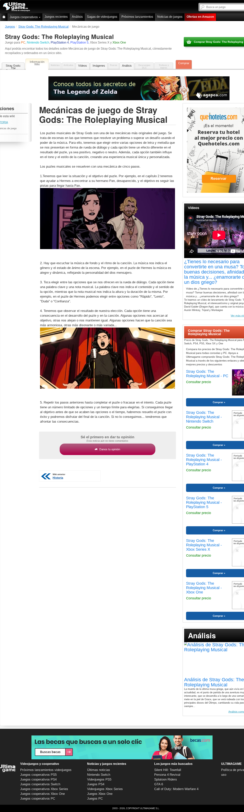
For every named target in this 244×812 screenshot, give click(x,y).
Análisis (77, 16)
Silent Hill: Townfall (167, 770)
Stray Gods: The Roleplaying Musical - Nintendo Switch (204, 416)
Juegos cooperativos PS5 (38, 774)
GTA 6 (158, 784)
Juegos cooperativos (24, 17)
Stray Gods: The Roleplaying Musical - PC (207, 373)
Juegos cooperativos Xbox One (42, 794)
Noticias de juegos (169, 16)
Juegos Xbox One (99, 794)
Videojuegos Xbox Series (105, 789)
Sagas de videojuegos (102, 16)
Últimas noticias (98, 770)
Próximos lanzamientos (137, 16)
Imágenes (99, 65)
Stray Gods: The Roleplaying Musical (13, 67)
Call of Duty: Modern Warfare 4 (176, 789)
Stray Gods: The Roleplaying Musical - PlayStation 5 (204, 502)
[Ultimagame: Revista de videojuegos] (3, 17)
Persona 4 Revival (167, 774)
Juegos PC (95, 798)
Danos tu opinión (109, 449)
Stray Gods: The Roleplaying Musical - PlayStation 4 (204, 459)
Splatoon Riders (165, 779)
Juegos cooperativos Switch (40, 784)
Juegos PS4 (95, 784)
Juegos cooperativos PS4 (38, 779)
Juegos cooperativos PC (37, 798)
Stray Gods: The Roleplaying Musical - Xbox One (204, 587)
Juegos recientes (56, 16)
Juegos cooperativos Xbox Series (44, 789)
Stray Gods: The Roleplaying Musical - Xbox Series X (204, 544)
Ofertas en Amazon (200, 16)
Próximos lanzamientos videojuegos (45, 770)
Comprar (183, 63)
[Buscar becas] (122, 747)
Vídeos (82, 65)
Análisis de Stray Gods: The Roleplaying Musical (214, 682)
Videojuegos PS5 (99, 779)
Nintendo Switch (98, 774)
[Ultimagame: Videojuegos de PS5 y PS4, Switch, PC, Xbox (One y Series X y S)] (16, 6)
